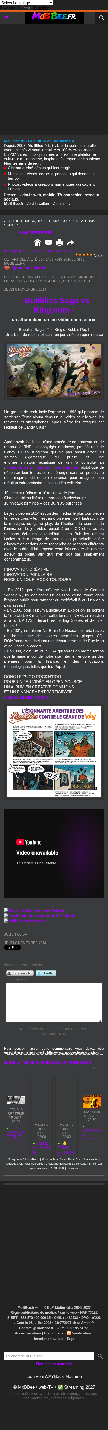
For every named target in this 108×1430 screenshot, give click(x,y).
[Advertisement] (54, 77)
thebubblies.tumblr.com (28, 467)
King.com (25, 281)
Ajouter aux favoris (28, 267)
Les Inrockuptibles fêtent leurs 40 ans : (16, 1132)
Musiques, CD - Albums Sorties (24, 1163)
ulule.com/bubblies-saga (26, 697)
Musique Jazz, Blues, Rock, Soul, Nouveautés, (70, 1159)
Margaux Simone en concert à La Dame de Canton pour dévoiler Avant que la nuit (92, 1132)
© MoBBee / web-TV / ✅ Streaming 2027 (54, 1387)
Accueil (11, 221)
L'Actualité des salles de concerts (66, 1163)
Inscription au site (48, 1339)
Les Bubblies (66, 467)
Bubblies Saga (73, 277)
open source (48, 281)
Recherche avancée (54, 1363)
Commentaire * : (18, 979)
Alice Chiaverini (41, 1147)
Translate (41, 7)
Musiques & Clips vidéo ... (23, 1159)
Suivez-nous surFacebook (51, 916)
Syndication (81, 1333)
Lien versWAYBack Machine (54, 1376)
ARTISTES (57, 1168)
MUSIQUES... (36, 221)
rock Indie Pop (77, 281)
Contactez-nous (31, 921)
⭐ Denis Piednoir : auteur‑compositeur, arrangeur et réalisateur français (66, 1147)
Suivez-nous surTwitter (43, 910)
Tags (70, 1339)
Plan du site (53, 1333)
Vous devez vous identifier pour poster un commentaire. (54, 1031)
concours (72, 1168)
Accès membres (28, 1333)
